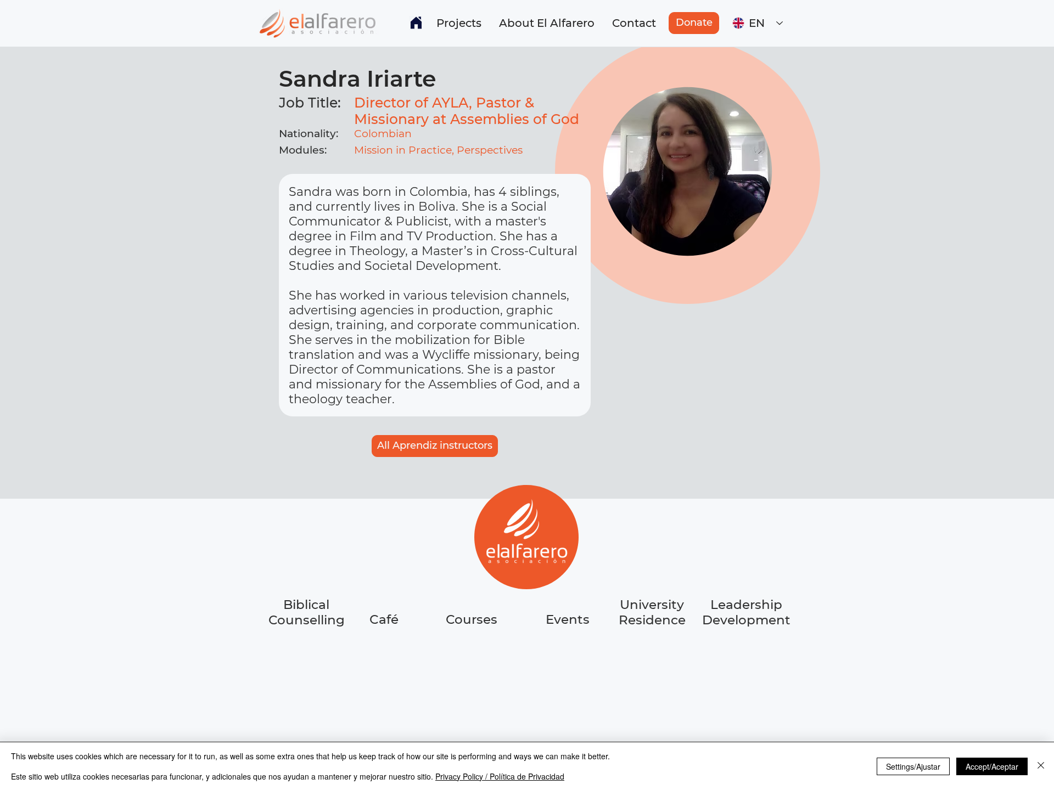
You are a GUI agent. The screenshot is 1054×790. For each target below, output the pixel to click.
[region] (384, 660)
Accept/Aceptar (992, 766)
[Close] (1040, 766)
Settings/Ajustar (913, 766)
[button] (459, 23)
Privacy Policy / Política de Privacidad (499, 776)
